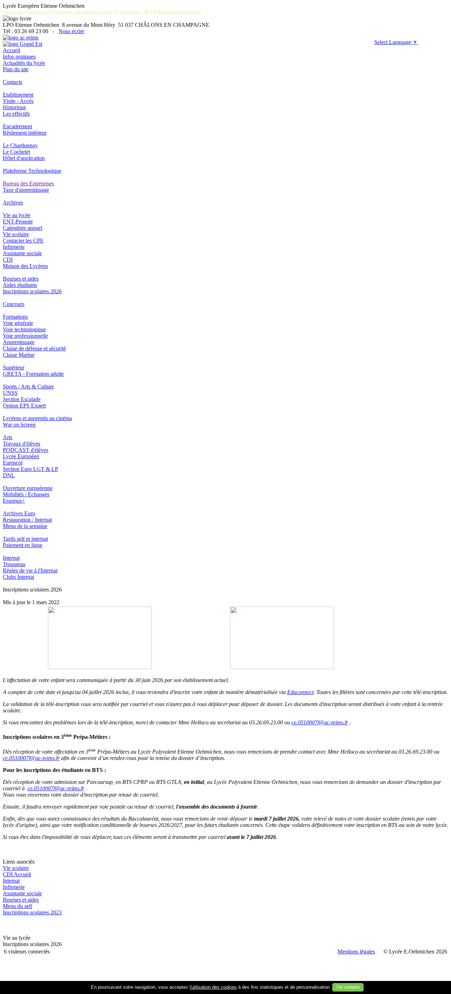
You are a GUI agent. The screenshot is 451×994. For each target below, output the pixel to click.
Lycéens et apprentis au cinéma (37, 418)
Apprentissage (19, 342)
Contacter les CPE (23, 241)
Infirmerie (14, 247)
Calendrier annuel (22, 228)
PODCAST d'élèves (25, 450)
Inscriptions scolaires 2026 (32, 291)
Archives (13, 202)
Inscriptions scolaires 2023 (32, 912)
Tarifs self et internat (25, 539)
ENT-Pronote (18, 222)
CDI (8, 260)
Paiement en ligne (22, 545)
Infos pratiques (19, 57)
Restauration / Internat (27, 520)
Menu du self (17, 906)
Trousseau (14, 564)
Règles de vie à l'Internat (30, 570)
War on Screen (19, 425)
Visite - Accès (18, 101)
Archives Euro (19, 513)
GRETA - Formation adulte (33, 374)
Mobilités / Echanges (26, 494)
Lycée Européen (21, 456)
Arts (7, 437)
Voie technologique (24, 329)
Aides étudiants (20, 285)
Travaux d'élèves (21, 444)
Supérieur (13, 367)
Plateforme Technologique (32, 171)
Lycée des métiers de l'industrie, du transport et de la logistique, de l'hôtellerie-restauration (102, 12)
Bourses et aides (21, 279)
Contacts (12, 82)
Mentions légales (356, 952)
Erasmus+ (14, 501)
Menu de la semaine (25, 526)
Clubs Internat (18, 577)
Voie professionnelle (25, 336)
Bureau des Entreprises (28, 183)
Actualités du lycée (24, 63)
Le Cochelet (16, 152)
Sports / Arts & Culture (28, 386)
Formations (15, 317)
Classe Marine (19, 355)
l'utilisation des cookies (213, 987)
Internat (11, 558)
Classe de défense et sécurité (34, 348)
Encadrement (17, 126)
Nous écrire (71, 31)
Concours (13, 304)
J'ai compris (348, 987)
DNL (9, 475)
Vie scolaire (16, 234)
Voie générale (18, 323)
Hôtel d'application (24, 158)
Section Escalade (22, 399)
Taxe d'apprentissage (26, 190)
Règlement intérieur (25, 133)
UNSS (10, 393)
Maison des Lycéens (25, 266)
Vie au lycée (16, 215)
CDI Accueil (17, 874)
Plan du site (16, 69)
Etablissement (18, 95)
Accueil (11, 50)
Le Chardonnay (20, 145)
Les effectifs (16, 114)
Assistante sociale (22, 253)
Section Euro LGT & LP (30, 469)
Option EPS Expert (24, 406)
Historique (14, 107)
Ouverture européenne (27, 488)
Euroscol (13, 463)
